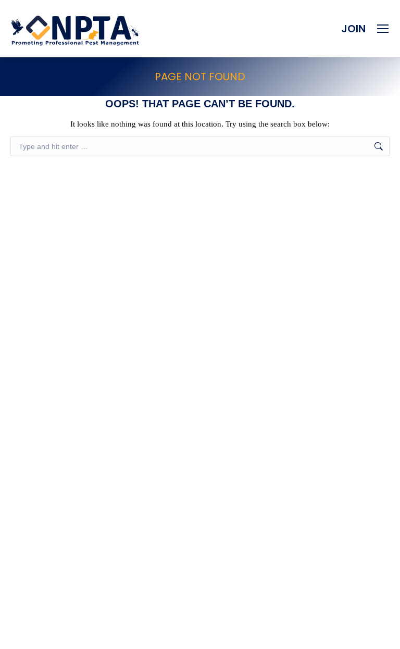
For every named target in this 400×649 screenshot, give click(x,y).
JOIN (353, 28)
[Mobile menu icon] (383, 28)
